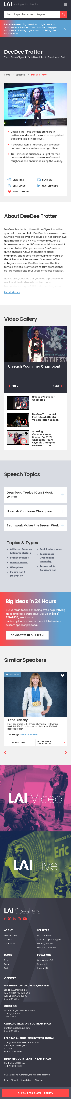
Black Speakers (19, 557)
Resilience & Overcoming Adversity (47, 557)
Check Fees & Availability (44, 742)
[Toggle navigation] (66, 4)
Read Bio (47, 179)
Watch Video (50, 185)
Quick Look (18, 742)
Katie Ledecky (17, 720)
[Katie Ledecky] (35, 694)
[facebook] (4, 918)
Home (7, 74)
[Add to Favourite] (62, 675)
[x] (9, 918)
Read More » (12, 292)
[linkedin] (14, 918)
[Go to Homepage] (21, 4)
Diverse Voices (19, 562)
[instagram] (19, 918)
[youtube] (25, 918)
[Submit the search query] (63, 14)
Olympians (16, 567)
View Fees (18, 179)
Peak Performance (51, 549)
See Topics (19, 185)
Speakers (20, 74)
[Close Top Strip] (65, 29)
